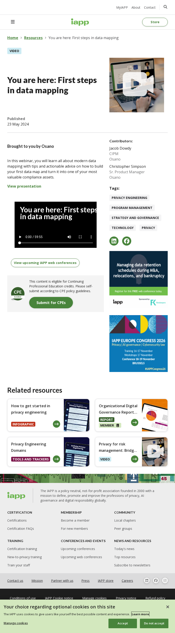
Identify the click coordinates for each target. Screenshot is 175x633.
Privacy (148, 228)
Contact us (15, 580)
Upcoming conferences (78, 549)
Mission (37, 580)
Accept (123, 623)
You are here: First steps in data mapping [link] (84, 37)
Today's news (124, 549)
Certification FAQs (20, 528)
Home (12, 37)
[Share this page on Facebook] (126, 241)
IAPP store (105, 580)
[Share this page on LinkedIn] (113, 241)
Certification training (22, 549)
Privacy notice (126, 598)
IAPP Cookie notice (59, 598)
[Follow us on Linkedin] (146, 580)
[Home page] (16, 495)
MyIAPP (122, 7)
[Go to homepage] (80, 22)
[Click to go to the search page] (165, 7)
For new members (74, 528)
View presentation (24, 186)
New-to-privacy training (24, 557)
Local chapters (125, 520)
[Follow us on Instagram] (165, 580)
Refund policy (155, 598)
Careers (127, 580)
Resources (33, 37)
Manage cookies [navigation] (94, 598)
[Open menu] (12, 22)
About (135, 7)
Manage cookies (16, 623)
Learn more (140, 614)
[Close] (168, 607)
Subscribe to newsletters (132, 565)
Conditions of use (23, 598)
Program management (132, 208)
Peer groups (123, 528)
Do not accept (154, 623)
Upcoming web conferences (81, 557)
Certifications (17, 520)
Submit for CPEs (51, 302)
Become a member (75, 520)
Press (85, 580)
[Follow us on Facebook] (156, 580)
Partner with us (62, 580)
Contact (150, 7)
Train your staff (18, 565)
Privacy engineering (129, 198)
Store (155, 22)
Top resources (125, 557)
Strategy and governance (135, 218)
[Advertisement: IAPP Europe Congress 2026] (138, 343)
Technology (123, 228)
